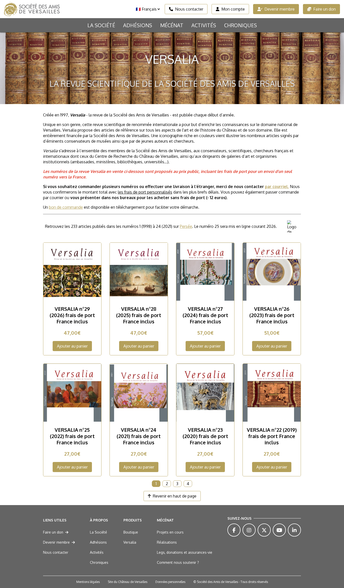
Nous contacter (189, 9)
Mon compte (233, 9)
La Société (101, 25)
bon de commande (66, 207)
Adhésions (137, 25)
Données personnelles (170, 582)
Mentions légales (88, 582)
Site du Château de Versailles (127, 582)
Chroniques (240, 25)
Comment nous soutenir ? (178, 562)
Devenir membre (279, 9)
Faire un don (324, 9)
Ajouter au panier (72, 346)
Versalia (129, 542)
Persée (186, 226)
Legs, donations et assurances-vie (184, 552)
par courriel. (277, 186)
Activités (203, 25)
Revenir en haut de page (174, 496)
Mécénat (171, 25)
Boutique (130, 532)
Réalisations (167, 542)
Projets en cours (170, 532)
